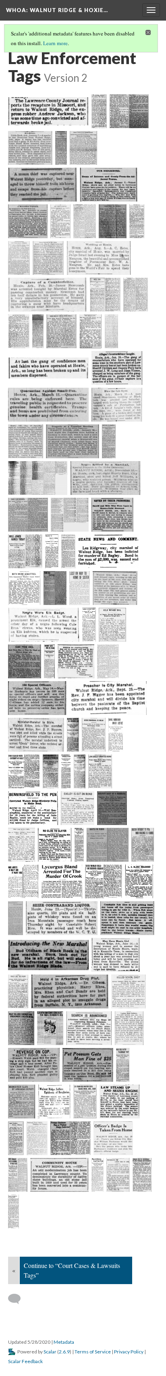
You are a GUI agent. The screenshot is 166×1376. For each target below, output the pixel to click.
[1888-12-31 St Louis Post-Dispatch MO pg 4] (28, 221)
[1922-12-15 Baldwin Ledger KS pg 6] (69, 991)
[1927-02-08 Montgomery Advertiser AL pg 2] (89, 1028)
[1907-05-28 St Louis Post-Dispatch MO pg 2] (79, 588)
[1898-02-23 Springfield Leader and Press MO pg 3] (28, 515)
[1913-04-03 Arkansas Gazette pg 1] (66, 771)
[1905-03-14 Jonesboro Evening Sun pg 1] (108, 551)
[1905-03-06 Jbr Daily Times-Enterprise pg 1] (51, 551)
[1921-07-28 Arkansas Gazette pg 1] (18, 991)
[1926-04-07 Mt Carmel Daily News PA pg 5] (50, 1028)
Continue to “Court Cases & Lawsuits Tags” (72, 1270)
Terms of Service (93, 1352)
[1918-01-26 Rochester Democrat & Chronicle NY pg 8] (127, 918)
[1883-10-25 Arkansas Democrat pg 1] (61, 148)
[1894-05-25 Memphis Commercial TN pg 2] (111, 331)
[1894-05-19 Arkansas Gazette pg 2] (90, 331)
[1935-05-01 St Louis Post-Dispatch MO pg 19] (17, 1175)
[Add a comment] (18, 1299)
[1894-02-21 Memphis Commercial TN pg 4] (47, 295)
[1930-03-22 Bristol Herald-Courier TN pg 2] (21, 1101)
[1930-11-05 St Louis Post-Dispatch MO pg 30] (85, 1101)
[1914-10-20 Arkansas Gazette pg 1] (79, 845)
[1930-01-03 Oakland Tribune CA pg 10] (87, 1065)
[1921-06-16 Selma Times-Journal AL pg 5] (115, 955)
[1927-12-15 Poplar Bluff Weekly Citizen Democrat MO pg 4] (129, 1028)
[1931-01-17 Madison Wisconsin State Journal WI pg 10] (37, 1138)
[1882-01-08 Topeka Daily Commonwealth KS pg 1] (30, 148)
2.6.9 (64, 1352)
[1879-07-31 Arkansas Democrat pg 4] (129, 111)
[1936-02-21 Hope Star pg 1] (97, 1175)
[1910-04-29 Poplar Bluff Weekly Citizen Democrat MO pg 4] (49, 661)
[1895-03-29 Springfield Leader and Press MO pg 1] (116, 405)
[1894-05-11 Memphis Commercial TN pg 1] (61, 331)
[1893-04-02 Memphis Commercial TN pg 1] (113, 221)
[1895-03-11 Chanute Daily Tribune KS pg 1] (48, 405)
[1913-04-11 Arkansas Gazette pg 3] (33, 808)
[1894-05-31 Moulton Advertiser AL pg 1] (48, 368)
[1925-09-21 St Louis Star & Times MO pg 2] (21, 1028)
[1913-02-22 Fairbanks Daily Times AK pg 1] (115, 735)
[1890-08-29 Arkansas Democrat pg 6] (84, 221)
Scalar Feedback (25, 1361)
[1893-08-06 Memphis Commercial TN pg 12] (98, 258)
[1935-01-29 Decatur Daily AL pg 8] (113, 1138)
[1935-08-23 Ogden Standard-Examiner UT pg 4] (59, 1175)
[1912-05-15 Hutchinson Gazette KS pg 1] (37, 698)
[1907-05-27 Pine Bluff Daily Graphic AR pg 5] (55, 588)
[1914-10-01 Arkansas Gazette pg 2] (55, 845)
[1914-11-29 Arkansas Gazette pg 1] (103, 881)
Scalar (50, 1352)
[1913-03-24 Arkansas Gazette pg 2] (50, 771)
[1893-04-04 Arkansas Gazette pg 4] (136, 221)
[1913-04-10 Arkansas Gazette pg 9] (100, 771)
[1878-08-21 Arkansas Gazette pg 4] (99, 111)
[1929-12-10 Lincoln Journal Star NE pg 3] (34, 1065)
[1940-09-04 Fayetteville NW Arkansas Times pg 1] (13, 1211)
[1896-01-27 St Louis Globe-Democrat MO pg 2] (72, 441)
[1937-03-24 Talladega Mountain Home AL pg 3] (118, 1175)
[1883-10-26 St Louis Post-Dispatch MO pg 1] (83, 148)
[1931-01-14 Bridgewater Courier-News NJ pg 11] (16, 1138)
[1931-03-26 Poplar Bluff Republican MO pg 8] (70, 1138)
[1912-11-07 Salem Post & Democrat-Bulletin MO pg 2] (36, 735)
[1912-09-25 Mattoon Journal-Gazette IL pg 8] (108, 698)
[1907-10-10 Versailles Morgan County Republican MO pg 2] (43, 625)
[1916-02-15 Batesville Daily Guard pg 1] (15, 918)
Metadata (64, 1342)
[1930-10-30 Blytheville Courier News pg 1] (54, 1101)
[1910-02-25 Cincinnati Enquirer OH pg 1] (24, 661)
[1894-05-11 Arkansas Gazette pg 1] (38, 331)
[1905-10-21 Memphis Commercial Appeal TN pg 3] (24, 588)
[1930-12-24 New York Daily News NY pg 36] (120, 1101)
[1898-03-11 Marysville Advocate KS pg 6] (69, 515)
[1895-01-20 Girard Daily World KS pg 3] (117, 368)
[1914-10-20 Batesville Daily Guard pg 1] (108, 845)
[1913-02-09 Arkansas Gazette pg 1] (73, 735)
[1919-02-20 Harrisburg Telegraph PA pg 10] (48, 955)
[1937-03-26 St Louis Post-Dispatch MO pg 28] (142, 1175)
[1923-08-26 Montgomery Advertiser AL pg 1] (128, 991)
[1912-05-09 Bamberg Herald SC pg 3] (108, 661)
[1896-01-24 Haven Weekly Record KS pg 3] (25, 441)
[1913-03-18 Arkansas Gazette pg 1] (24, 771)
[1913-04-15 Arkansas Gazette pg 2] (78, 808)
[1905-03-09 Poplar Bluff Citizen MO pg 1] (68, 551)
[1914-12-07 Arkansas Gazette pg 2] (139, 881)
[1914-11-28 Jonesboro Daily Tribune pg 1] (23, 881)
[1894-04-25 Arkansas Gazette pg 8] (135, 295)
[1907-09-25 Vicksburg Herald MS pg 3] (115, 588)
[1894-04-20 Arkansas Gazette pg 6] (105, 295)
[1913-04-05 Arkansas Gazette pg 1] (79, 771)
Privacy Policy (128, 1352)
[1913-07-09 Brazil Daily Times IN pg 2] (112, 808)
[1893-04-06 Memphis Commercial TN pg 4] (19, 258)
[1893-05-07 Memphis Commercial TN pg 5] (48, 258)
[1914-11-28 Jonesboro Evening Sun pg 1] (62, 881)
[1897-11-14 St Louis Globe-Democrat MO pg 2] (105, 478)
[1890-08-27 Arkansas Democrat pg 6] (60, 221)
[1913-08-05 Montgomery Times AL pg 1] (21, 845)
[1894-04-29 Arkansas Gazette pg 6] (18, 331)
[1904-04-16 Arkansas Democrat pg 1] (25, 551)
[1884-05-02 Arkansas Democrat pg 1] (42, 185)
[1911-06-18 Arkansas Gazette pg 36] (76, 661)
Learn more (55, 43)
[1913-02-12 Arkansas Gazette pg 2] (94, 735)
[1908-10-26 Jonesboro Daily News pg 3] (89, 625)
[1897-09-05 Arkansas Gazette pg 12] (37, 478)
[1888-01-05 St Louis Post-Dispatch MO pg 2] (108, 185)
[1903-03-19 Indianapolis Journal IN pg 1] (112, 515)
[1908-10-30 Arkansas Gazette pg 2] (112, 625)
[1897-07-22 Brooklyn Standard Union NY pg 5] (109, 441)
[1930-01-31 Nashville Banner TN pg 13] (122, 1065)
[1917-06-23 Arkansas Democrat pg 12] (62, 918)
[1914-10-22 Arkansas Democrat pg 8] (142, 845)
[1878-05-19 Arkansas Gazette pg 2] (48, 111)
